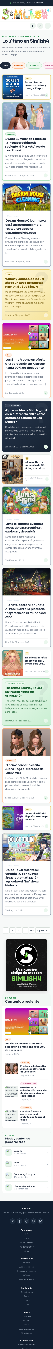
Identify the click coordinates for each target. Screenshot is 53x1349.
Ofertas (26, 1275)
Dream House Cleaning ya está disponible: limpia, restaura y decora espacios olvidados (25, 227)
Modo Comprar (26, 1243)
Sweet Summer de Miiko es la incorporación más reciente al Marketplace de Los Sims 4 (25, 144)
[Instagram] (33, 1221)
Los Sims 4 (34, 65)
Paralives (26, 1320)
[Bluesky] (40, 1221)
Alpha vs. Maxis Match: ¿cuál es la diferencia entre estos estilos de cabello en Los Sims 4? (26, 416)
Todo (5, 65)
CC (26, 1234)
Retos (26, 1296)
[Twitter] (12, 1221)
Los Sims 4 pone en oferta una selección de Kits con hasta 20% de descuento (25, 1046)
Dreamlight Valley (26, 1329)
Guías (26, 1305)
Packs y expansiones (26, 1271)
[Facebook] (19, 1221)
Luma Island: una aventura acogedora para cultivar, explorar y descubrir (24, 527)
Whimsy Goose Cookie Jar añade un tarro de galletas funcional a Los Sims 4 (24, 282)
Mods (26, 1238)
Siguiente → (43, 930)
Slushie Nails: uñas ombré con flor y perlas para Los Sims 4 (36, 662)
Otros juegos (26, 1333)
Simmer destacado (26, 1345)
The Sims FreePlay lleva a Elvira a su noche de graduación (23, 691)
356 (32, 930)
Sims (26, 1251)
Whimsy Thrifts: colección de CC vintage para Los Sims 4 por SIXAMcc (37, 467)
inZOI (26, 1325)
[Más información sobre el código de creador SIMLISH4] (26, 965)
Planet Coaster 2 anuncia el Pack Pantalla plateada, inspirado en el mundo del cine (25, 611)
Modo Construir (27, 1247)
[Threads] (26, 1221)
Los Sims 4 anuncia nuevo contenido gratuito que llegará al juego (32, 1115)
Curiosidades (26, 1292)
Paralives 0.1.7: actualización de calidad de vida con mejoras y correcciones (33, 1091)
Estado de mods (26, 1279)
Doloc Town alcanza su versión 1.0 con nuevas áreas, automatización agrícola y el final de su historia (22, 877)
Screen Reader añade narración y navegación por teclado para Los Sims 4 (35, 88)
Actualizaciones (26, 1267)
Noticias (18, 65)
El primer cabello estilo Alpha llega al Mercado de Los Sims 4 (33, 1069)
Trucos (27, 1300)
